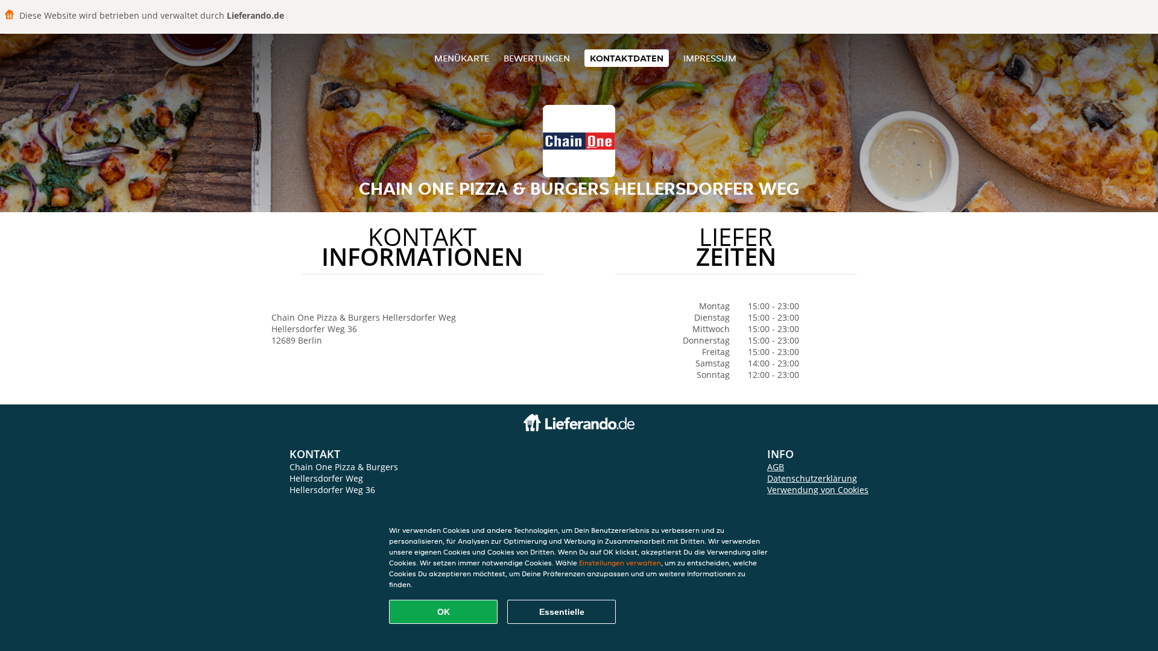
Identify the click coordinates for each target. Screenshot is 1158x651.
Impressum (709, 58)
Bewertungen (537, 58)
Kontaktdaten (626, 58)
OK (443, 612)
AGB (775, 467)
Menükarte (461, 58)
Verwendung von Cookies (817, 489)
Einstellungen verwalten (620, 562)
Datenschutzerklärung (812, 478)
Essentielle (561, 612)
